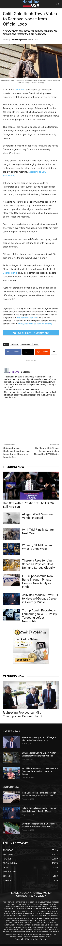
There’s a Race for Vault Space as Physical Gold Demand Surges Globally (38, 564)
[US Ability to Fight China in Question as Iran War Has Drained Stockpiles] (11, 828)
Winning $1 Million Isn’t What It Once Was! (37, 546)
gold (36, 344)
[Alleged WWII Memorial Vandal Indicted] (11, 518)
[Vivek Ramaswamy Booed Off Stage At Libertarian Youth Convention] (11, 742)
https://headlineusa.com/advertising (35, 323)
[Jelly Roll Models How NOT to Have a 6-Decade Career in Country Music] (11, 599)
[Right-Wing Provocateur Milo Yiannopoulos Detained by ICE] (31, 695)
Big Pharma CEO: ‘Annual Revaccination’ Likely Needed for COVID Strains (46, 451)
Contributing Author (19, 39)
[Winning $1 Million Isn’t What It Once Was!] (11, 549)
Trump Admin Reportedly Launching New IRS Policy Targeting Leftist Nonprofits (39, 616)
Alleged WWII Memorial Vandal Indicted (37, 515)
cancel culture (26, 344)
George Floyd (10, 272)
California (19, 89)
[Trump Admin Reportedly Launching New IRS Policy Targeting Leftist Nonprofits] (11, 614)
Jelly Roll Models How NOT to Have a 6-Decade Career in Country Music (40, 598)
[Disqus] (31, 403)
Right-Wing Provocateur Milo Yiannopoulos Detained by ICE (23, 714)
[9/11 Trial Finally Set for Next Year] (11, 534)
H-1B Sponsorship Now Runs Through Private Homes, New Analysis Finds (37, 581)
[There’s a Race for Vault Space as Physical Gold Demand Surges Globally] (11, 565)
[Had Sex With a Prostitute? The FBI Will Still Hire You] (31, 486)
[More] (54, 352)
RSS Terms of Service (26, 317)
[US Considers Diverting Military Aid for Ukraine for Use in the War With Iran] (11, 757)
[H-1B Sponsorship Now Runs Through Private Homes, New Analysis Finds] (11, 580)
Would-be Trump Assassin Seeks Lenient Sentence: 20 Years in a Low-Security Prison (40, 771)
